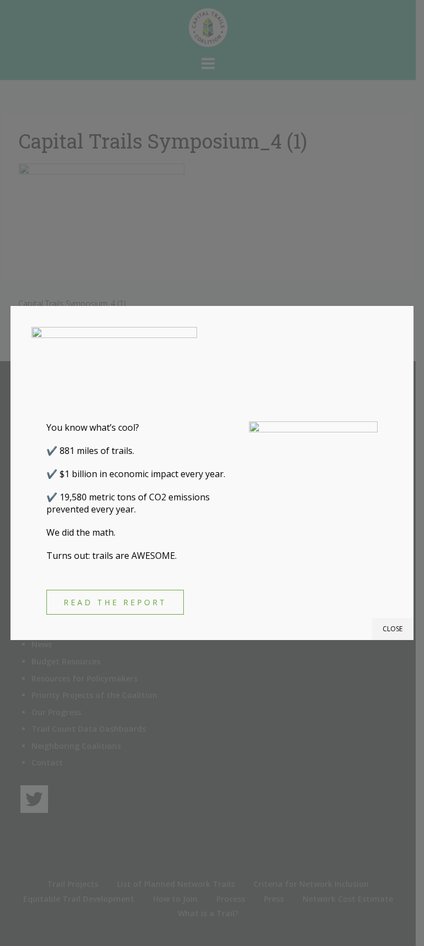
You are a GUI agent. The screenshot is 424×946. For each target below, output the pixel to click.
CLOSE (392, 628)
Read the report (115, 602)
